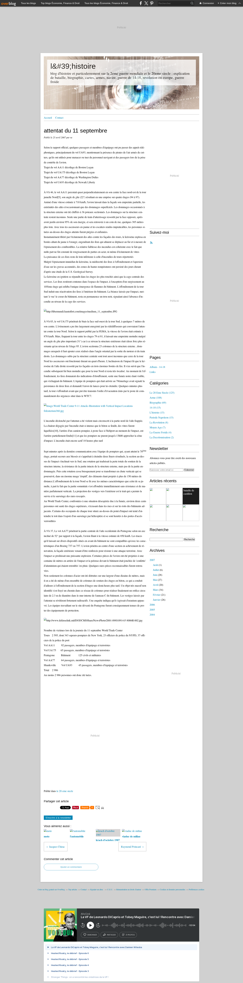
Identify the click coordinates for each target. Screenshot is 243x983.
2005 (152, 609)
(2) (162, 437)
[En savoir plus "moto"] (191, 512)
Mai (155, 579)
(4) (160, 432)
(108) (156, 397)
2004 (152, 614)
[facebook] (141, 3)
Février (156, 594)
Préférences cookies (196, 889)
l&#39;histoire (73, 66)
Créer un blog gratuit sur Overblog (51, 889)
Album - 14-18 (157, 367)
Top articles (72, 889)
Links (153, 372)
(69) (158, 402)
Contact (59, 117)
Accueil (48, 117)
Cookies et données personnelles (172, 889)
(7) (157, 427)
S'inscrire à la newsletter (58, 817)
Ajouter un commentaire (71, 867)
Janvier (156, 599)
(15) (155, 407)
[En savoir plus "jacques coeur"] (174, 496)
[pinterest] (152, 3)
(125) (162, 392)
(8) (159, 422)
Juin (155, 574)
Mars (155, 589)
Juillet (156, 570)
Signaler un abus (97, 889)
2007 (152, 560)
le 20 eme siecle (65, 791)
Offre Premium (150, 889)
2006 (152, 604)
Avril (155, 584)
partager (111, 935)
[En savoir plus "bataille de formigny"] (158, 512)
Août (155, 565)
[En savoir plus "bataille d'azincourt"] (174, 512)
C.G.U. (110, 889)
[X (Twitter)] (146, 3)
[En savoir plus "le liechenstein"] (158, 496)
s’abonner (92, 935)
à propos (130, 935)
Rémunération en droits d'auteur (128, 889)
